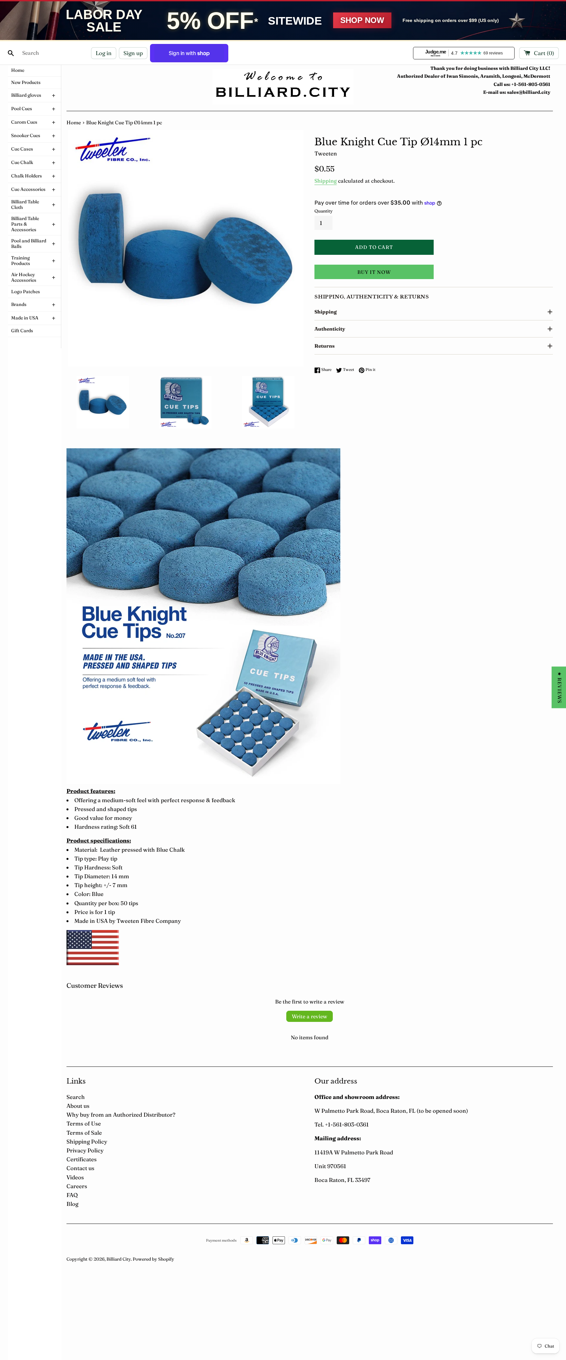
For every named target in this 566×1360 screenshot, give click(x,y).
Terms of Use (83, 1123)
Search (75, 1096)
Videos (75, 1177)
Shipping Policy (86, 1141)
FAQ (72, 1194)
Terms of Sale (84, 1132)
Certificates (81, 1159)
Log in (104, 53)
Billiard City (118, 1259)
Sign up (133, 53)
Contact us (80, 1168)
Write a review (309, 1016)
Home (73, 122)
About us (77, 1105)
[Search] (10, 53)
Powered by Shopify (153, 1259)
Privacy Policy (85, 1150)
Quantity (323, 210)
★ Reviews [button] (560, 687)
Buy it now (374, 272)
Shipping (325, 180)
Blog (72, 1203)
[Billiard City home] (283, 87)
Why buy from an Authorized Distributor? (120, 1114)
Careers (76, 1186)
